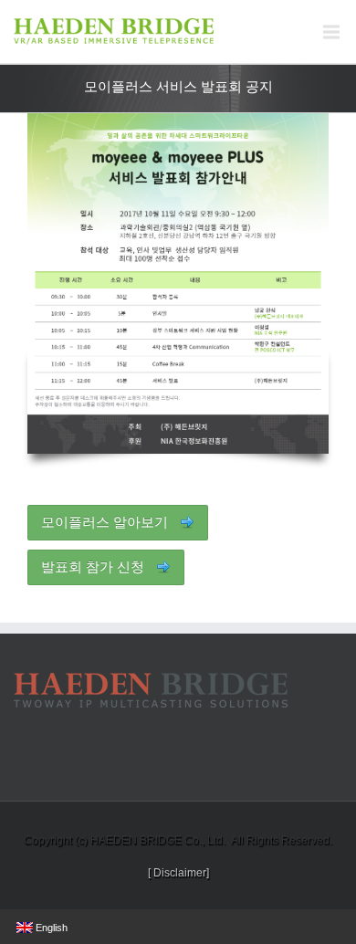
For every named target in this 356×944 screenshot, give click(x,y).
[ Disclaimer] (178, 872)
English (50, 927)
